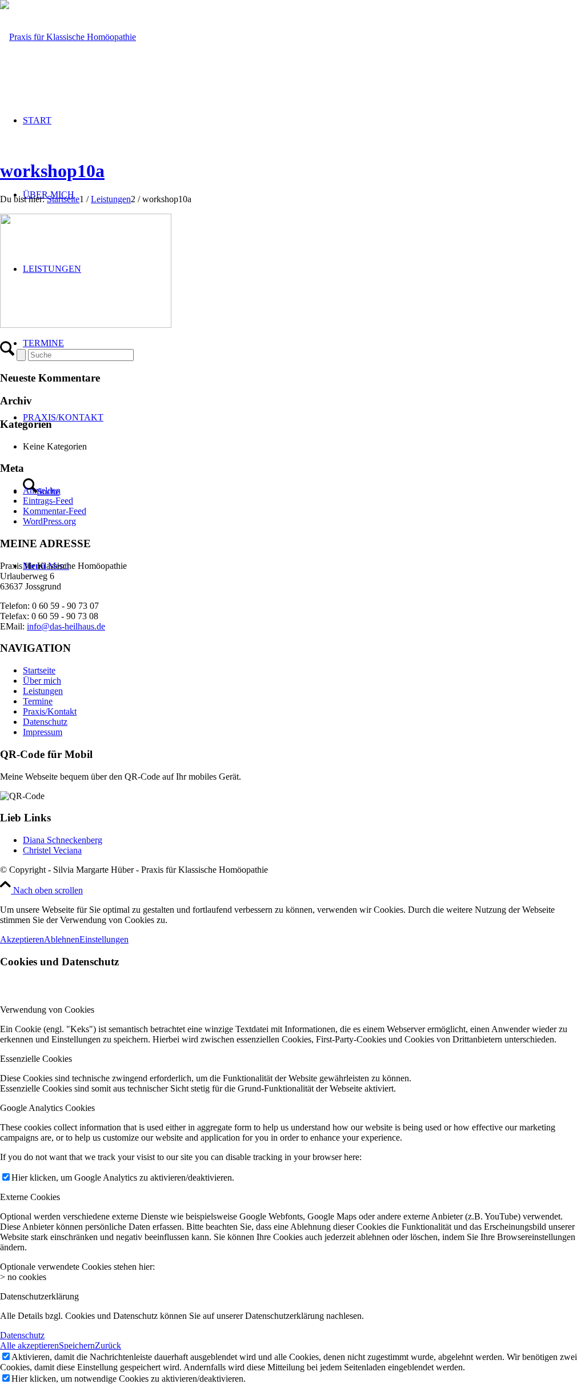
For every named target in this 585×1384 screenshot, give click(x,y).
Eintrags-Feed (48, 501)
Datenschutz (45, 722)
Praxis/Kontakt (50, 711)
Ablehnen (61, 939)
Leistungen (43, 691)
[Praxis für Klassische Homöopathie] (68, 37)
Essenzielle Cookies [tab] (36, 1059)
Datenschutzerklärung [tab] (39, 1296)
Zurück (108, 1345)
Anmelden (42, 490)
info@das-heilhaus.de (66, 626)
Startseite (39, 670)
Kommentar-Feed (54, 511)
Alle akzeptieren (29, 1345)
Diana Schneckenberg (62, 840)
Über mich (42, 680)
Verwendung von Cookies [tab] (47, 1009)
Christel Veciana (52, 850)
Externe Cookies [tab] (30, 1197)
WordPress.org (49, 521)
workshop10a (52, 171)
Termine (38, 701)
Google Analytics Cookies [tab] (47, 1108)
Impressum (42, 732)
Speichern (77, 1345)
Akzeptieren (22, 939)
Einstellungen (104, 939)
